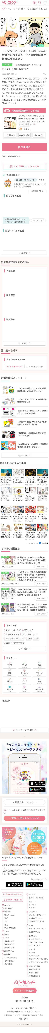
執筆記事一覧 (36, 191)
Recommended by (32, 543)
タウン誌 (32, 907)
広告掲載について (29, 1015)
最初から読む (24, 135)
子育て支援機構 (34, 969)
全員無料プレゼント (36, 918)
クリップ (40, 220)
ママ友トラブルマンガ (15, 638)
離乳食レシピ (9, 941)
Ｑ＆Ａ (7, 931)
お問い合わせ (23, 1019)
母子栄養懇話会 (34, 976)
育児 (6, 925)
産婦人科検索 (9, 961)
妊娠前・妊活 (9, 915)
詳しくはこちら (37, 879)
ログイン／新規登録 (24, 990)
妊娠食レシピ (9, 944)
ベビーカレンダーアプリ (37, 928)
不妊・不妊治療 (9, 928)
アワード (32, 901)
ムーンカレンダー (35, 939)
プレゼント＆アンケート (37, 915)
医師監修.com (34, 955)
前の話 (12, 135)
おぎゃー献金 (33, 972)
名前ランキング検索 (36, 898)
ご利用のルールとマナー (24, 802)
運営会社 (33, 1008)
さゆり (7, 69)
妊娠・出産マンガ (13, 630)
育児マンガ (28, 630)
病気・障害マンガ (21, 69)
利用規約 (39, 1015)
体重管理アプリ (34, 932)
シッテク (32, 949)
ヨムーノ (32, 952)
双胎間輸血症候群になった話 (29, 64)
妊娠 (30, 638)
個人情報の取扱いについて (16, 1011)
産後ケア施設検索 (10, 957)
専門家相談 (8, 908)
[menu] (45, 3)
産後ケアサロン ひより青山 (37, 959)
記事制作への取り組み (14, 894)
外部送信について (33, 1011)
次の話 (37, 135)
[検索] (39, 3)
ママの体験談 (18, 642)
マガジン (32, 904)
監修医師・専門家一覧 (14, 900)
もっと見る (23, 253)
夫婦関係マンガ (12, 634)
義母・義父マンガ (29, 634)
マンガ (20, 8)
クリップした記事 (24, 729)
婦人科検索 (8, 964)
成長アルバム (9, 951)
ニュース (11, 8)
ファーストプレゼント (37, 921)
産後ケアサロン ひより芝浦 (37, 962)
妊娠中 (6, 918)
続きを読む (24, 147)
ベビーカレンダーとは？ (19, 1008)
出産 (37, 638)
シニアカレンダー (35, 946)
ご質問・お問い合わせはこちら (24, 818)
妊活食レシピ (9, 947)
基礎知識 (7, 911)
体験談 (6, 934)
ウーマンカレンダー (36, 942)
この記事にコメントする (26, 166)
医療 (8, 642)
